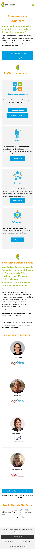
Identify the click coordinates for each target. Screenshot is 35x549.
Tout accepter (17, 537)
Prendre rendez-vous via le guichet (18, 491)
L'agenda (18, 240)
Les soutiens (17, 158)
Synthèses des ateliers (17, 115)
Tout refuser (9, 541)
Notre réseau (17, 200)
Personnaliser (26, 541)
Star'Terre (8, 4)
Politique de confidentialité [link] (17, 546)
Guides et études (18, 110)
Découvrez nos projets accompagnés (18, 55)
